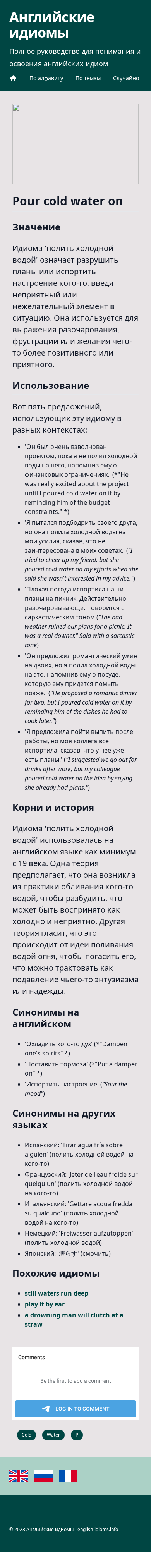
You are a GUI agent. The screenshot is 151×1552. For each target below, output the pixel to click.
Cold (26, 1435)
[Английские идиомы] (13, 78)
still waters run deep (56, 1293)
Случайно (126, 78)
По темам (88, 78)
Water (53, 1435)
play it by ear (45, 1304)
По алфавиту (46, 78)
